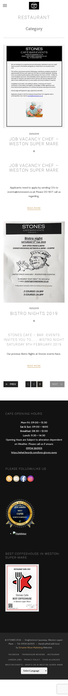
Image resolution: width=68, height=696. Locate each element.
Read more (34, 208)
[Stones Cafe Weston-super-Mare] (34, 5)
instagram (53, 654)
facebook (14, 654)
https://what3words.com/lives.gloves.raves (34, 452)
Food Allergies (51, 659)
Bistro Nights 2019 (34, 313)
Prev (13, 384)
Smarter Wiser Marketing (31, 647)
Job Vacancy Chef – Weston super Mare (34, 141)
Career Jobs (15, 659)
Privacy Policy (32, 659)
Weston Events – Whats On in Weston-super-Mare (34, 664)
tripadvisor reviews (33, 654)
